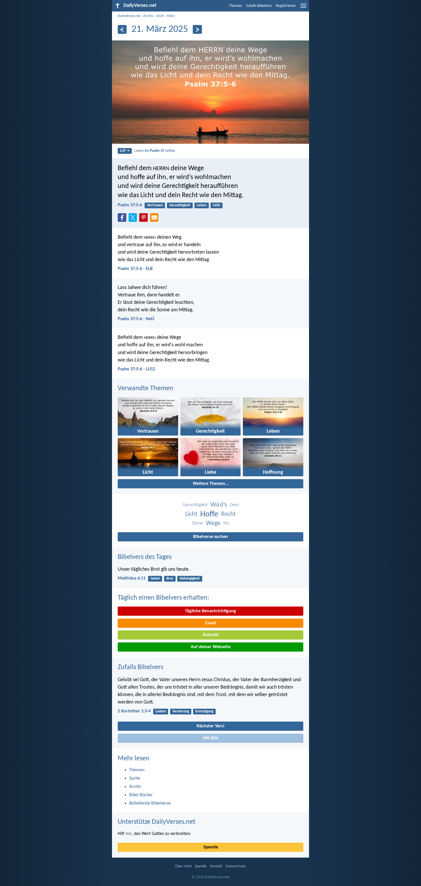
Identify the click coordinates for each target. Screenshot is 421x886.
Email (210, 623)
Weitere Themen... (211, 483)
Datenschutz (236, 866)
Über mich (183, 866)
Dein (234, 505)
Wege (213, 523)
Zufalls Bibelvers (259, 6)
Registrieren (286, 6)
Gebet (155, 578)
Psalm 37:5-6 (130, 205)
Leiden (161, 711)
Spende (210, 847)
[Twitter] (134, 219)
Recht (228, 514)
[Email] (155, 219)
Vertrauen (155, 205)
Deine (197, 523)
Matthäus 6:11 (131, 578)
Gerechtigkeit (179, 205)
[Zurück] (122, 29)
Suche (134, 778)
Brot (169, 578)
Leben (201, 205)
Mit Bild (210, 738)
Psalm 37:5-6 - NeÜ (136, 319)
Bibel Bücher (141, 795)
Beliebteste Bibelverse (150, 803)
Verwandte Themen (145, 388)
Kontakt (216, 866)
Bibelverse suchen (210, 537)
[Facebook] (123, 219)
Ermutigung (204, 711)
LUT (123, 151)
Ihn (226, 523)
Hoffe (209, 514)
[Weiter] (197, 29)
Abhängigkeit (190, 578)
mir (128, 833)
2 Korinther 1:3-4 (134, 711)
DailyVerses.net (129, 16)
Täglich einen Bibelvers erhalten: (163, 597)
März (171, 16)
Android (210, 635)
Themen (235, 6)
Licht (216, 205)
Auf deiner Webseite (211, 647)
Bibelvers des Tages (145, 557)
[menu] (303, 8)
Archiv (148, 16)
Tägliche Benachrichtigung (210, 611)
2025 (160, 16)
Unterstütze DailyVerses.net (156, 822)
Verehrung (180, 711)
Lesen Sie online (154, 151)
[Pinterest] (144, 219)
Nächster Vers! (210, 726)
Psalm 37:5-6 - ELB (135, 269)
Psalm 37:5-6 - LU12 (136, 369)
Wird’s (218, 505)
